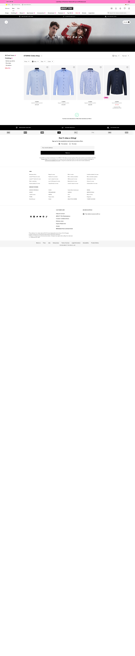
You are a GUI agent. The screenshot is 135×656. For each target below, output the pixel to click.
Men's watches (33, 181)
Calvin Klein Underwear (73, 190)
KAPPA (50, 194)
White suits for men (72, 179)
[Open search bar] (108, 13)
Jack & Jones (32, 194)
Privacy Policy (44, 159)
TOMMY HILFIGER (91, 199)
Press (44, 242)
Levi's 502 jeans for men (54, 181)
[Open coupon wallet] (111, 8)
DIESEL (88, 190)
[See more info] (36, 107)
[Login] (116, 8)
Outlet (8, 4)
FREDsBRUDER (52, 192)
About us (38, 242)
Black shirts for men (72, 181)
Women (7, 8)
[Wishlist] (125, 8)
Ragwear (89, 196)
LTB (69, 194)
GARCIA (69, 192)
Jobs (49, 242)
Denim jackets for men (34, 183)
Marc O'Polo (90, 194)
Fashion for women (53, 176)
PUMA (30, 196)
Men (13, 8)
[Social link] (31, 217)
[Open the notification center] (120, 8)
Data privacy (56, 242)
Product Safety (95, 242)
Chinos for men (90, 181)
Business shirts (32, 174)
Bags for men (52, 174)
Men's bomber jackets (92, 176)
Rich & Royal (32, 199)
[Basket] (129, 8)
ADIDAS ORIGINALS (34, 190)
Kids (18, 8)
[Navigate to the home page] (38, 210)
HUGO (50, 190)
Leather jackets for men (92, 174)
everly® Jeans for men (73, 183)
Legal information (76, 242)
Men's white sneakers (73, 176)
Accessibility (86, 242)
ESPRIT (31, 192)
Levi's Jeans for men (53, 179)
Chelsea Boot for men (92, 183)
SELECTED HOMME (72, 199)
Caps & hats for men (53, 183)
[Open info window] (129, 2)
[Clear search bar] (129, 13)
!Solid (50, 199)
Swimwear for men (91, 179)
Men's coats (71, 174)
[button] (116, 56)
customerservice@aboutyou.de (52, 160)
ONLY (69, 196)
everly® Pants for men (34, 176)
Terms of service (65, 242)
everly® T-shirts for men (35, 179)
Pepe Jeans (51, 196)
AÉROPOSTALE (90, 192)
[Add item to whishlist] (47, 67)
